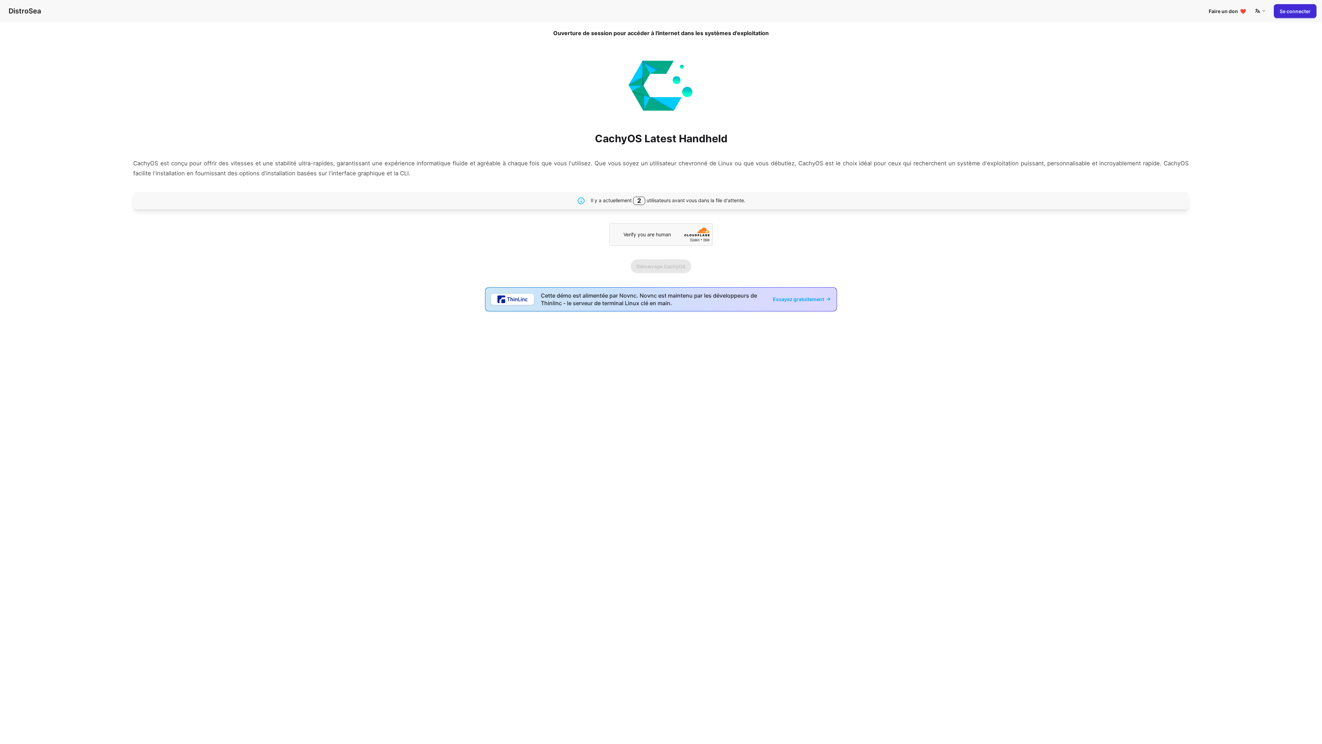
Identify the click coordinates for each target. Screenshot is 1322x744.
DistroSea (25, 11)
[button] (1260, 11)
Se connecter (1295, 11)
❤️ (1227, 11)
